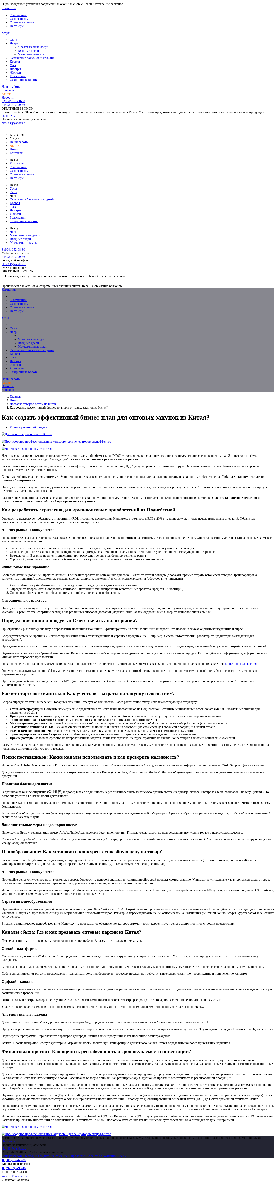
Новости (8, 97)
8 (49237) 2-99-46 (13, 104)
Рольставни (18, 76)
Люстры (15, 69)
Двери (14, 43)
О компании (18, 15)
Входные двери (28, 50)
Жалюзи (15, 72)
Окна (13, 39)
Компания (9, 8)
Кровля (15, 61)
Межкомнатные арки (32, 54)
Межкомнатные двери (33, 47)
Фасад (14, 65)
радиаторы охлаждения (240, 663)
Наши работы (11, 86)
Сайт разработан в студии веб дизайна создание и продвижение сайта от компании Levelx (64, 1156)
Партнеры (9, 115)
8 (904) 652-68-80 (13, 101)
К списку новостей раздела (28, 427)
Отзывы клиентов (22, 22)
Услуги (6, 33)
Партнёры (17, 26)
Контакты (8, 90)
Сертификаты (19, 18)
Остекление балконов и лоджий (32, 58)
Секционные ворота (24, 79)
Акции (6, 94)
